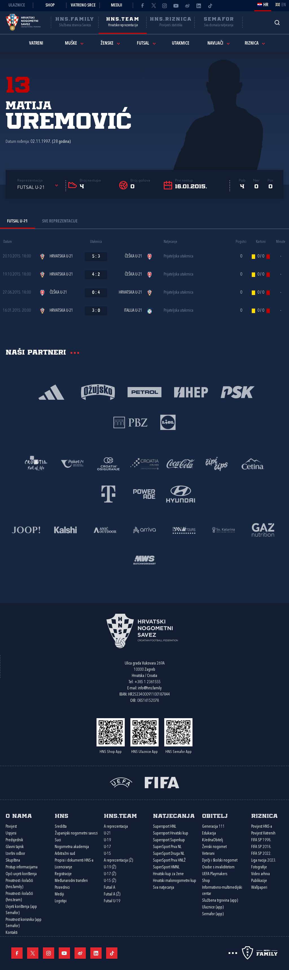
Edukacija (209, 833)
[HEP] (191, 392)
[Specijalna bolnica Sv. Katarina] (223, 529)
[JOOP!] (26, 529)
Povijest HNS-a (261, 827)
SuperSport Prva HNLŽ (169, 860)
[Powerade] (144, 494)
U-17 (107, 847)
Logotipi (61, 901)
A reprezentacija (116, 827)
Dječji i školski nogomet (219, 860)
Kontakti (11, 933)
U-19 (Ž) (110, 867)
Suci (58, 840)
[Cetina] (253, 463)
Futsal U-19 (112, 901)
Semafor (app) (213, 914)
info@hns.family (150, 688)
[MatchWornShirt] (144, 560)
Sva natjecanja (163, 888)
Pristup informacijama (22, 867)
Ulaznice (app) (213, 907)
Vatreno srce (83, 5)
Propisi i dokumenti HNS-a (74, 860)
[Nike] (51, 392)
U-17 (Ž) (110, 874)
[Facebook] (142, 5)
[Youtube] (176, 5)
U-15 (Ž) (110, 881)
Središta (61, 827)
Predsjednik (14, 840)
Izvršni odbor (15, 854)
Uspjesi (11, 833)
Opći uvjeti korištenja (21, 874)
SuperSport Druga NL (168, 854)
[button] (38, 187)
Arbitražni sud (65, 854)
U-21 (107, 833)
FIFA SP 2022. (261, 854)
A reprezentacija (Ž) (118, 860)
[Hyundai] (181, 494)
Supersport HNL (164, 827)
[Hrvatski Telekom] (108, 494)
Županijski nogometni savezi (76, 833)
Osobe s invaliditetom (218, 867)
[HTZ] (36, 463)
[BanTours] (184, 529)
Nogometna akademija (72, 847)
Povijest (11, 827)
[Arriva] (144, 529)
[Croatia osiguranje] (108, 463)
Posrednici (62, 888)
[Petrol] (144, 392)
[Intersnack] (217, 463)
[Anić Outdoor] (105, 529)
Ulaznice (16, 5)
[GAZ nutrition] (263, 529)
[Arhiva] (277, 22)
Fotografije (259, 867)
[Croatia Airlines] (144, 463)
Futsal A (109, 888)
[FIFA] (162, 782)
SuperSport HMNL (166, 867)
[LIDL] (168, 422)
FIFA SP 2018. (261, 847)
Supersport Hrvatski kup (170, 833)
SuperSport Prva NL (167, 847)
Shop (50, 5)
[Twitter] (153, 5)
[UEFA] (121, 782)
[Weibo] (187, 5)
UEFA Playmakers (214, 874)
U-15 (107, 854)
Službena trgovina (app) (220, 901)
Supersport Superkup (169, 840)
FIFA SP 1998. (261, 840)
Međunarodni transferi (71, 881)
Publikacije (259, 881)
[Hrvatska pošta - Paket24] (72, 463)
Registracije (63, 874)
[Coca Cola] (181, 463)
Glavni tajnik (15, 847)
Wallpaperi (259, 888)
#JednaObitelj (212, 840)
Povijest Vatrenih (263, 833)
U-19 (107, 840)
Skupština (13, 860)
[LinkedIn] (198, 5)
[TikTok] (210, 5)
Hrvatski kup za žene (168, 874)
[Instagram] (164, 5)
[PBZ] (130, 422)
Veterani (208, 854)
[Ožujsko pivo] (98, 392)
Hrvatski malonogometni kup (174, 881)
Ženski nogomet (214, 847)
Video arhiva (260, 874)
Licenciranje (63, 867)
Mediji (116, 5)
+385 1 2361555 (147, 682)
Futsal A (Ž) (112, 894)
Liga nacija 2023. (263, 860)
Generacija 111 (213, 827)
